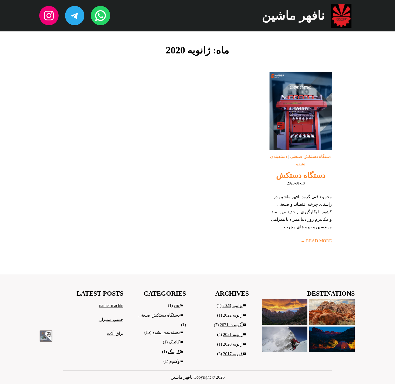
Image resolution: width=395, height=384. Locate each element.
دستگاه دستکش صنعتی (311, 156)
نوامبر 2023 (232, 305)
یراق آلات (115, 333)
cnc (177, 305)
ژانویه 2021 (233, 334)
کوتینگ (174, 351)
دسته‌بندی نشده (166, 332)
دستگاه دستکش (300, 175)
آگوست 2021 (231, 325)
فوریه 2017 (233, 354)
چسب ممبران (111, 319)
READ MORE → (316, 240)
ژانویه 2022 (233, 315)
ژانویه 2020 (233, 344)
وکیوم (174, 361)
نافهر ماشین (293, 15)
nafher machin (111, 305)
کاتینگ (174, 342)
